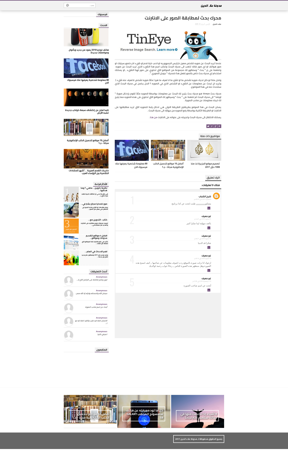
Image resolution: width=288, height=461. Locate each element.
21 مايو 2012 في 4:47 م (202, 219)
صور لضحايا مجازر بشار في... (94, 204)
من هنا (153, 117)
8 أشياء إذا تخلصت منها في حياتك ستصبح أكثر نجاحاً (198, 415)
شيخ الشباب (205, 196)
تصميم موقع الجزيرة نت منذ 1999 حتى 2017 (205, 165)
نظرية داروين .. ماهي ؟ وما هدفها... (94, 189)
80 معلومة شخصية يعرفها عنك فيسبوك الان (131, 165)
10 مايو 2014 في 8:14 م (202, 258)
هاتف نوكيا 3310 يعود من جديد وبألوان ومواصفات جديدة (89, 51)
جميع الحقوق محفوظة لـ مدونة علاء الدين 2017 (198, 439)
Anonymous (101, 277)
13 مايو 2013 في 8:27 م (202, 238)
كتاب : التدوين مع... (97, 220)
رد (209, 208)
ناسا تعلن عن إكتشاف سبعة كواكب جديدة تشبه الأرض (87, 111)
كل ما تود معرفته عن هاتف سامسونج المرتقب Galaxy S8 (144, 413)
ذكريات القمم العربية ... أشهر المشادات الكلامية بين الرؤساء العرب (89, 171)
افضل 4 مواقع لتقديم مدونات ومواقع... (96, 237)
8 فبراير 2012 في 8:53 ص (202, 199)
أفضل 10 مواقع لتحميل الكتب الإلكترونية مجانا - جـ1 (168, 165)
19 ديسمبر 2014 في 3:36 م (202, 281)
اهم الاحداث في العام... (96, 251)
